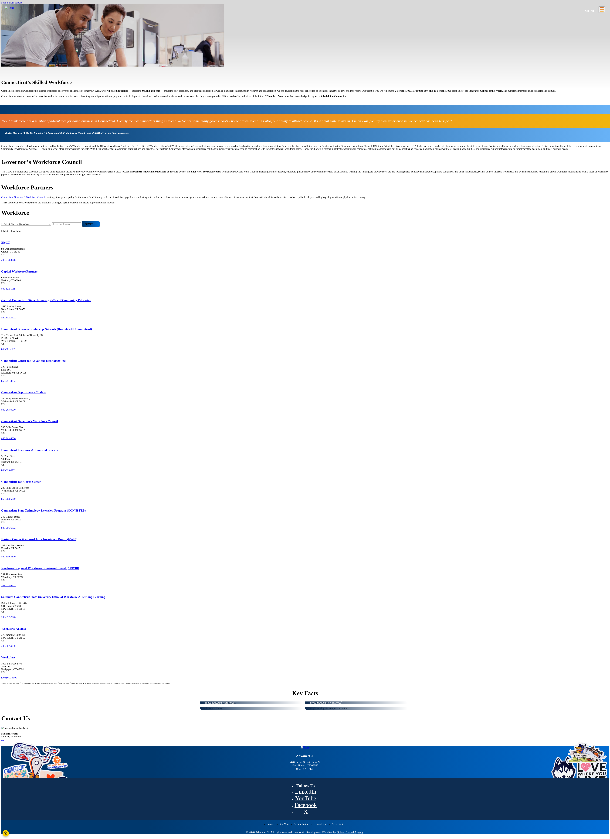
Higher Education (215, 69)
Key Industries (9, 60)
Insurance (78, 66)
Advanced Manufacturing (18, 66)
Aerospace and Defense (17, 72)
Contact (270, 824)
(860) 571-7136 (305, 768)
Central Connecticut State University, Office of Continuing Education (46, 300)
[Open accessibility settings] (6, 833)
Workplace (8, 657)
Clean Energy (80, 78)
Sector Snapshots (214, 21)
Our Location (8, 21)
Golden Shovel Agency (350, 832)
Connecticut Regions (16, 27)
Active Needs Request (221, 43)
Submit (89, 224)
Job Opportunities (422, 27)
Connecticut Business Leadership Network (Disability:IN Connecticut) (46, 329)
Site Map (283, 824)
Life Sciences (80, 72)
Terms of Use (320, 824)
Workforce (211, 60)
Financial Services (15, 78)
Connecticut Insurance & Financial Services (29, 450)
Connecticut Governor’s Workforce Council (23, 197)
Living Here (8, 52)
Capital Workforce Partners (19, 271)
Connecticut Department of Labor (23, 392)
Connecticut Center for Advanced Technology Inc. (33, 360)
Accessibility (338, 824)
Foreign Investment (11, 44)
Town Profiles (213, 52)
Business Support (214, 29)
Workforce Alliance (13, 628)
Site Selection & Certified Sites (221, 37)
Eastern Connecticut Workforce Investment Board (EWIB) (39, 539)
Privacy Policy (301, 824)
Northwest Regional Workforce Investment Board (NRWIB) (40, 568)
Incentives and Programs (290, 43)
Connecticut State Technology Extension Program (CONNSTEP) (43, 510)
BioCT (5, 242)
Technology (147, 66)
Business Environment (13, 36)
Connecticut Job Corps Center (21, 481)
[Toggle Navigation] (602, 9)
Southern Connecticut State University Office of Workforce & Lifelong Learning (53, 597)
